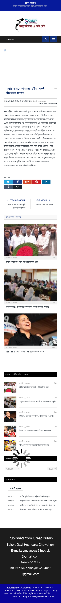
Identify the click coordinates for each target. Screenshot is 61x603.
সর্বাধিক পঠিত (17, 374)
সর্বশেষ (7, 374)
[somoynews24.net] (30, 24)
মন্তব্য (26, 374)
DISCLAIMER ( (37, 590)
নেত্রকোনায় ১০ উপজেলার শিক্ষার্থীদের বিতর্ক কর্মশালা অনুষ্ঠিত (30, 6)
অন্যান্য (41, 103)
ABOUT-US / (39, 587)
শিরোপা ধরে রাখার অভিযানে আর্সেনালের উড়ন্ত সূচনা (35, 430)
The (37, 596)
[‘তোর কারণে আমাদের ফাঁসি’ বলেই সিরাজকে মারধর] (30, 66)
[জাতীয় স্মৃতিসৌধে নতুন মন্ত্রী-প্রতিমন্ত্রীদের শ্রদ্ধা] (30, 241)
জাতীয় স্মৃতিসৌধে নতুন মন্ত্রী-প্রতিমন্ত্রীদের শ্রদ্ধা (22, 262)
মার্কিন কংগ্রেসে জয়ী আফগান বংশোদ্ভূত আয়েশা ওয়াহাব (25, 351)
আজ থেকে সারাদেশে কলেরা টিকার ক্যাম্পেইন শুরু (34, 445)
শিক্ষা (45, 103)
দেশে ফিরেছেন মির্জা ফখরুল (44, 204)
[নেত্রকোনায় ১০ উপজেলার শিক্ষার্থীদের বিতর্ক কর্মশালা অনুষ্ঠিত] (30, 286)
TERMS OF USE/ (21, 590)
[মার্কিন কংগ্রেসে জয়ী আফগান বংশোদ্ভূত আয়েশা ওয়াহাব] (30, 330)
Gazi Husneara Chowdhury (18, 101)
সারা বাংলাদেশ (52, 103)
